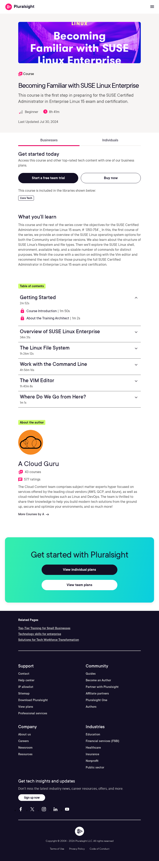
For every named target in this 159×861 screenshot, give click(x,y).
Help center (26, 680)
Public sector (95, 767)
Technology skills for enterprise (39, 634)
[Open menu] (152, 6)
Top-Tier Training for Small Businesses (44, 628)
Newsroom (25, 747)
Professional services (32, 713)
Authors (91, 706)
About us (24, 734)
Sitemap (24, 693)
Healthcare (93, 747)
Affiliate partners (97, 693)
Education (93, 734)
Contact (23, 673)
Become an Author (98, 680)
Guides (91, 673)
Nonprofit (92, 760)
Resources (25, 754)
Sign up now (32, 797)
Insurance (92, 754)
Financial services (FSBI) (102, 741)
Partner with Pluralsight (102, 687)
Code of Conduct (99, 848)
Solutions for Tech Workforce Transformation (48, 639)
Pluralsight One (96, 700)
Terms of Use (57, 848)
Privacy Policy (77, 848)
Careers (23, 741)
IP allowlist (25, 687)
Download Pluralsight (33, 700)
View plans (25, 706)
